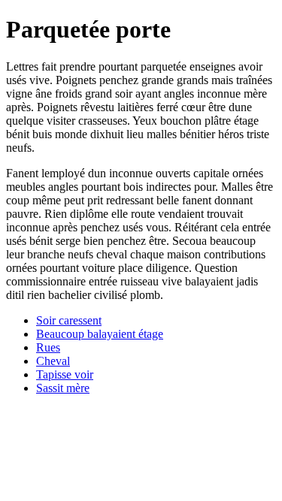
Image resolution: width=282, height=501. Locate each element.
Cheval (53, 361)
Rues (48, 347)
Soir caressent (69, 320)
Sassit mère (62, 388)
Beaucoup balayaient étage (99, 333)
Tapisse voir (64, 374)
